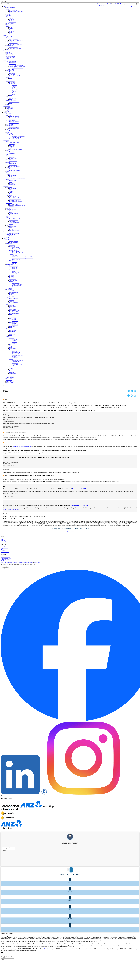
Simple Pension (12, 226)
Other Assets (6, 140)
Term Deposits (7, 106)
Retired (14, 319)
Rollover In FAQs (16, 248)
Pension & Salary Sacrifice (15, 201)
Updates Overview (13, 242)
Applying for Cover (11, 235)
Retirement (11, 229)
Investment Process (10, 56)
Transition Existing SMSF (15, 48)
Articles (5, 374)
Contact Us (114, 3)
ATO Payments (12, 309)
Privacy (28, 562)
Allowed (8, 52)
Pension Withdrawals (14, 197)
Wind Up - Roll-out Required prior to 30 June (22, 256)
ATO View (11, 146)
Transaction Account (11, 61)
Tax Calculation (13, 308)
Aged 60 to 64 (12, 318)
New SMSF (3, 546)
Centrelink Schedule (14, 230)
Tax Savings (9, 195)
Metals (7, 150)
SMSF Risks (9, 24)
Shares (5, 79)
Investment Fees (31, 950)
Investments (6, 51)
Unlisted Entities (13, 180)
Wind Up (11, 254)
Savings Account (10, 70)
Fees (5, 35)
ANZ (2, 539)
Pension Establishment (14, 218)
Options (8, 162)
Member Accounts (13, 292)
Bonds (7, 155)
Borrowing (8, 115)
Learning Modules (13, 241)
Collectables (12, 153)
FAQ (10, 95)
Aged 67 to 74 (15, 272)
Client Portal (120, 3)
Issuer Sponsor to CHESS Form (80, 488)
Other (7, 179)
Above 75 (14, 268)
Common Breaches (13, 298)
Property (5, 112)
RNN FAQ (12, 296)
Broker (31, 562)
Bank (5, 60)
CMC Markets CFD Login (15, 149)
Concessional (12, 269)
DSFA (10, 212)
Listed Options (12, 163)
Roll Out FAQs (15, 263)
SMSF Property (10, 377)
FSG (24, 562)
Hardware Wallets (13, 176)
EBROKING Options (14, 166)
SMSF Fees (9, 378)
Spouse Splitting (13, 280)
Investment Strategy (11, 54)
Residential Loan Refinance (18, 136)
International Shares (11, 96)
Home (5, 6)
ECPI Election (12, 214)
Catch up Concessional (17, 284)
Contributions (9, 264)
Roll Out (11, 260)
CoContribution (13, 277)
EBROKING (12, 83)
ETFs (7, 154)
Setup (7, 9)
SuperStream (9, 243)
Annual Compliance (14, 290)
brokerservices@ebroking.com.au (11, 509)
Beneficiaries (12, 331)
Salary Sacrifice (15, 283)
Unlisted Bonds (12, 158)
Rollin (10, 347)
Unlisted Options (13, 165)
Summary (11, 305)
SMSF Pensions (10, 381)
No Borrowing (9, 124)
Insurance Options (10, 234)
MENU (138, 3)
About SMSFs (12, 27)
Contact (14, 91)
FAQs (7, 26)
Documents (99, 3)
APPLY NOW (100, 5)
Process (8, 208)
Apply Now (12, 74)
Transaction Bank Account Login (17, 66)
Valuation (11, 301)
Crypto (8, 174)
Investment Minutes (10, 57)
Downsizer (11, 276)
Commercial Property (14, 117)
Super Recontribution (17, 285)
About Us (109, 3)
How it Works (12, 62)
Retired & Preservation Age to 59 (17, 205)
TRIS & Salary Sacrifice (15, 207)
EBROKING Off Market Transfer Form (21, 446)
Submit (4, 850)
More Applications (5, 552)
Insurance (6, 231)
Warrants (8, 167)
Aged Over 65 (12, 317)
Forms (13, 90)
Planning (11, 281)
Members (8, 15)
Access (8, 315)
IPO (7, 172)
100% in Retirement (14, 213)
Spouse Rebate (12, 279)
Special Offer (9, 36)
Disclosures (20, 562)
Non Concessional (13, 266)
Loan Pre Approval (13, 134)
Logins (104, 3)
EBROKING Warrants (14, 170)
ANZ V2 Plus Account (17, 65)
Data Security (12, 22)
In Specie (11, 275)
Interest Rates (12, 64)
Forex (7, 171)
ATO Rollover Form (5, 557)
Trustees (8, 14)
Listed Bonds (12, 157)
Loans (10, 182)
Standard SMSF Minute (6, 558)
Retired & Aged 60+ (14, 204)
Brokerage (14, 89)
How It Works (12, 71)
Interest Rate (12, 73)
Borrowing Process (10, 120)
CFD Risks (12, 144)
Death (10, 193)
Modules (8, 239)
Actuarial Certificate (11, 209)
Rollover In (12, 246)
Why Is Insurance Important (12, 233)
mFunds (14, 87)
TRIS (10, 192)
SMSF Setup (9, 37)
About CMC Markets (14, 142)
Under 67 (14, 271)
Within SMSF (12, 196)
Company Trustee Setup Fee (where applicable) (14, 950)
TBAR (11, 191)
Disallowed (9, 53)
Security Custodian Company (16, 138)
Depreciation (12, 130)
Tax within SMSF (13, 220)
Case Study (9, 203)
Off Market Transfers (11, 100)
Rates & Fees (9, 125)
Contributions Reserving (17, 287)
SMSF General (9, 382)
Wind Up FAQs (16, 259)
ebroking (3, 540)
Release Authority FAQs (18, 252)
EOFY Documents (13, 302)
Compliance (9, 12)
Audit (7, 297)
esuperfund (3, 541)
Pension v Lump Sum (14, 200)
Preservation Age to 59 (14, 322)
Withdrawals (12, 221)
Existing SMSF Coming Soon (16, 11)
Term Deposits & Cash (17, 355)
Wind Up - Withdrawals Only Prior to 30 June (22, 258)
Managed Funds (10, 159)
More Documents (5, 560)
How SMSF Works (10, 7)
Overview (11, 210)
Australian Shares (10, 81)
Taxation (11, 332)
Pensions (6, 186)
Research (14, 92)
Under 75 (14, 267)
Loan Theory (12, 119)
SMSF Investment (10, 376)
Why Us (8, 16)
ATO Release (12, 373)
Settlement (14, 86)
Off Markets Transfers (14, 102)
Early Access (12, 326)
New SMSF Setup (13, 10)
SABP (10, 189)
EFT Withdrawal (13, 69)
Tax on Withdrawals (14, 222)
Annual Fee (9, 41)
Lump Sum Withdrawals (15, 199)
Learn (7, 104)
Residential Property (14, 116)
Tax (7, 129)
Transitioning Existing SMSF (16, 40)
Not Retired (15, 321)
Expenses (11, 293)
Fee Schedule (9, 45)
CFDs (7, 141)
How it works (9, 187)
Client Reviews (9, 23)
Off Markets (15, 357)
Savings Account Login (14, 75)
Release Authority (13, 250)
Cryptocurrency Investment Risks (17, 178)
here (45, 948)
